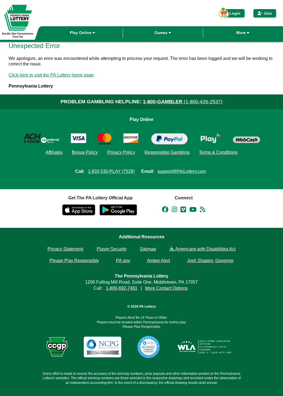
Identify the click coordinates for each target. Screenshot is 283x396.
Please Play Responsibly (74, 260)
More (241, 32)
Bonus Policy (85, 152)
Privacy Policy (121, 152)
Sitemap (148, 249)
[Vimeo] (183, 210)
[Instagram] (174, 210)
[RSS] (202, 210)
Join (267, 13)
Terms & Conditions (218, 152)
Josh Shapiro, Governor (210, 260)
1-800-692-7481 (121, 288)
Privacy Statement (65, 249)
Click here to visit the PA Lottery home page (51, 75)
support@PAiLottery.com (182, 171)
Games (161, 32)
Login (232, 14)
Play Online (81, 32)
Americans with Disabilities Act (204, 249)
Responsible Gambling (167, 152)
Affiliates (54, 152)
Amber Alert (158, 260)
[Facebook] (165, 210)
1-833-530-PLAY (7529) (111, 171)
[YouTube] (192, 210)
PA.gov (123, 260)
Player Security (112, 249)
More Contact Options (166, 288)
